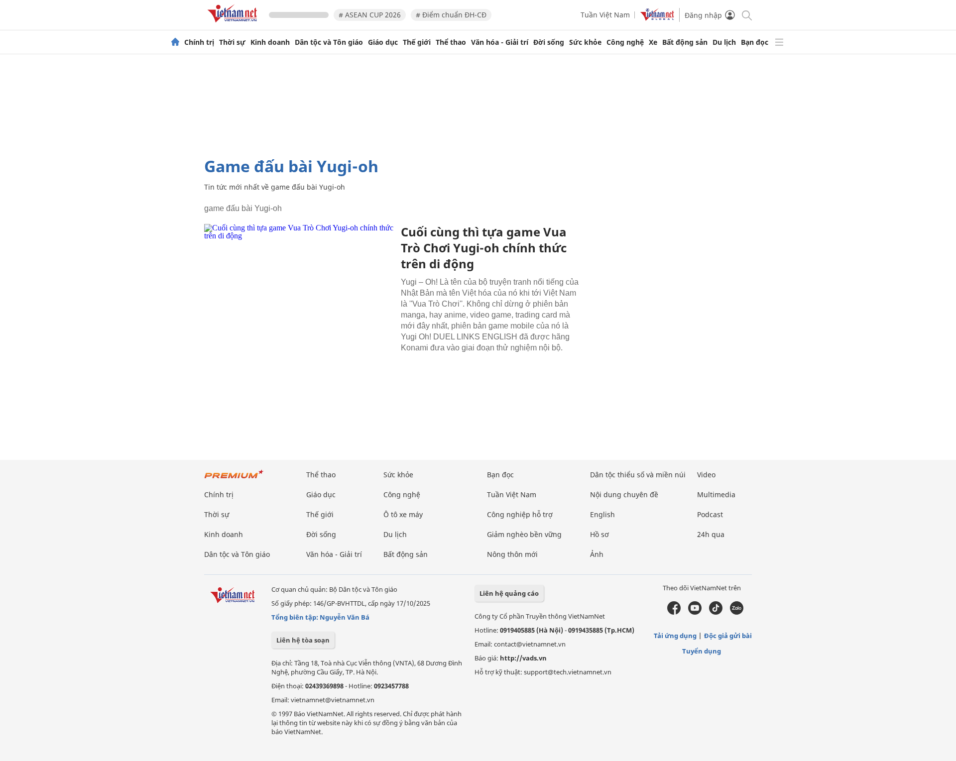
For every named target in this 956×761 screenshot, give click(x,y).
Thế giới (417, 42)
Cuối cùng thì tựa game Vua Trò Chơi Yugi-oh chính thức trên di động (484, 247)
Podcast (710, 514)
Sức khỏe (585, 42)
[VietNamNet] (175, 42)
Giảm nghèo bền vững (524, 534)
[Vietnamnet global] (657, 18)
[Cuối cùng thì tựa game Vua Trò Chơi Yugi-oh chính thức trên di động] (298, 287)
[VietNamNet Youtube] (695, 612)
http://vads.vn (523, 657)
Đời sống (548, 42)
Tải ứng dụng (675, 635)
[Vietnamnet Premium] (234, 479)
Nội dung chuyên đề (624, 494)
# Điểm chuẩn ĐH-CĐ (451, 14)
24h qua (710, 534)
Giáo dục (383, 42)
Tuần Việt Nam (605, 14)
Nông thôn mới (512, 554)
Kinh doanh (270, 42)
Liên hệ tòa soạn (303, 640)
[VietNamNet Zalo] (736, 612)
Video (706, 474)
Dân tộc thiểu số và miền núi (638, 474)
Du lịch (724, 42)
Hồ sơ (599, 534)
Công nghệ (625, 42)
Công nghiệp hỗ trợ (520, 514)
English (602, 514)
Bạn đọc (754, 42)
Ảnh (596, 554)
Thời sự (232, 42)
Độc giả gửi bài (728, 635)
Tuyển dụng (701, 651)
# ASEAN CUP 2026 (370, 14)
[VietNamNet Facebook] (674, 612)
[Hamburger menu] (779, 42)
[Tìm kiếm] (746, 14)
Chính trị (199, 42)
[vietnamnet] (234, 24)
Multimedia (716, 494)
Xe (653, 42)
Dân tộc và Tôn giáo (329, 42)
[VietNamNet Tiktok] (715, 612)
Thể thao (451, 42)
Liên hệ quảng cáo (509, 593)
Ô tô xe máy (403, 514)
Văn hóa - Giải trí (499, 42)
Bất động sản (685, 42)
